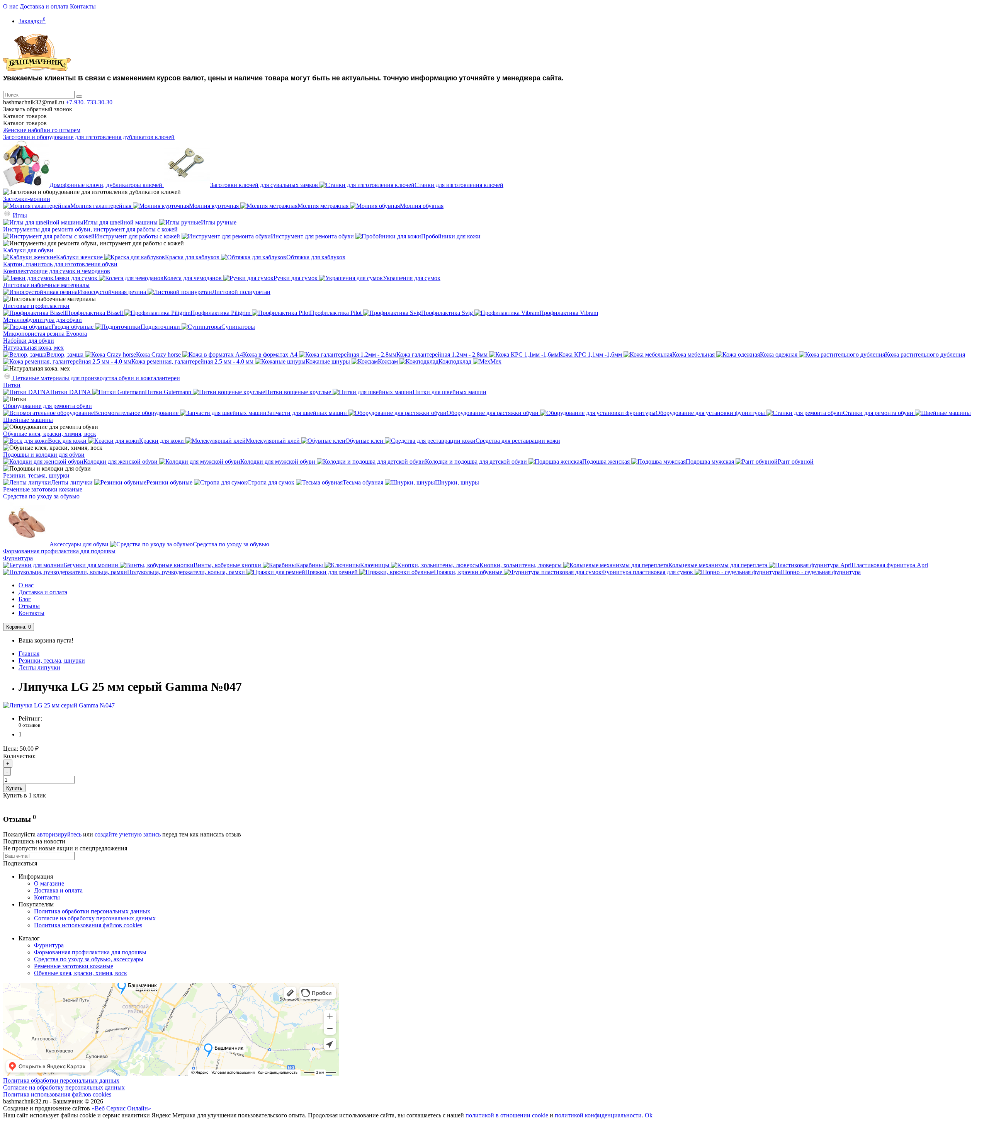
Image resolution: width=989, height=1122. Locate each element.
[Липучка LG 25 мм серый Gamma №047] (59, 705)
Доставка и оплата (44, 6)
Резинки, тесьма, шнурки (36, 475)
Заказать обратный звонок (37, 109)
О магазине (49, 883)
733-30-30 (89, 102)
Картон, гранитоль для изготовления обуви (60, 264)
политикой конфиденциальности (598, 1115)
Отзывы (29, 606)
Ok (649, 1115)
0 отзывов (29, 725)
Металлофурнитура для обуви (42, 319)
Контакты (83, 6)
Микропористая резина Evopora (45, 333)
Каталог (25, 123)
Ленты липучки (39, 667)
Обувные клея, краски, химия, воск (49, 433)
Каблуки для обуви (28, 250)
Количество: (19, 756)
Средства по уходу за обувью (41, 496)
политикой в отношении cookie (507, 1115)
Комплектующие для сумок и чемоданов (56, 271)
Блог (25, 599)
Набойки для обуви (28, 340)
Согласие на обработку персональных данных (95, 918)
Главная (29, 653)
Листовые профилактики (36, 306)
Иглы (19, 215)
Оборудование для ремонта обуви (47, 406)
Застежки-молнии (26, 199)
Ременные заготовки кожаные (42, 489)
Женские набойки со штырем (41, 130)
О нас (10, 6)
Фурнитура (18, 558)
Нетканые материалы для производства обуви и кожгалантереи (95, 378)
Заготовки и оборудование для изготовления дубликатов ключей (89, 137)
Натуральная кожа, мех (33, 347)
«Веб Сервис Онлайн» (121, 1108)
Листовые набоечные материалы (46, 285)
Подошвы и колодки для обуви (44, 454)
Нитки (11, 385)
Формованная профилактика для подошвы (59, 551)
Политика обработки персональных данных (92, 911)
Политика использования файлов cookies (88, 925)
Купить (14, 788)
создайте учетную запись (128, 834)
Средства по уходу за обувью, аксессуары (88, 959)
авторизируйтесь (59, 834)
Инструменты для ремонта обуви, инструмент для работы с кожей (90, 229)
